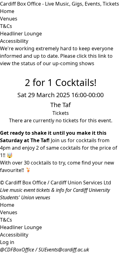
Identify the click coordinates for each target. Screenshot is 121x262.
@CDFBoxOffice (17, 249)
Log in (7, 242)
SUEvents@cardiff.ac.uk (63, 249)
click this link (91, 55)
